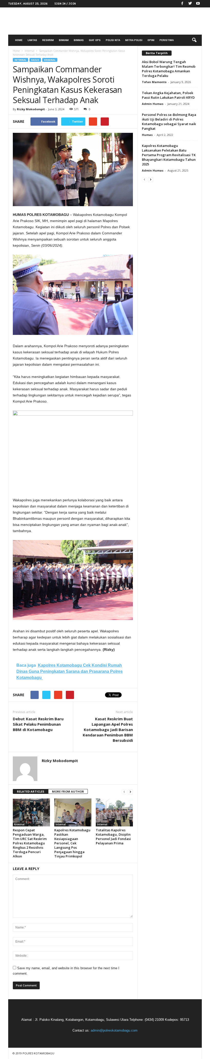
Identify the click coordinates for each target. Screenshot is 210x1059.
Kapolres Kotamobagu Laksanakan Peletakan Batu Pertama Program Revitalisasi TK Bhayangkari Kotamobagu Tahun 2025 (169, 154)
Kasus (35, 60)
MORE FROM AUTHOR (68, 791)
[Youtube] (198, 3)
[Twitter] (190, 3)
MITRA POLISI (133, 40)
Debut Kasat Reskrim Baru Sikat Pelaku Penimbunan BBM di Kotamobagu (38, 724)
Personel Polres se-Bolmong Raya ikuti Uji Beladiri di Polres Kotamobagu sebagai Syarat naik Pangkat (169, 121)
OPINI (151, 40)
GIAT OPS (95, 40)
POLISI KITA (113, 40)
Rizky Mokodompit (31, 109)
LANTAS (32, 40)
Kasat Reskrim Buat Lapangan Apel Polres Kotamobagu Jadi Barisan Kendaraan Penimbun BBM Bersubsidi (108, 729)
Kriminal (50, 60)
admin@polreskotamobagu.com (114, 1030)
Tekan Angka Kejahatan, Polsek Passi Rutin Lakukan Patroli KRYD (168, 95)
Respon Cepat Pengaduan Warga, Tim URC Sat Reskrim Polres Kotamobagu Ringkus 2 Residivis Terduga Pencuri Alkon (30, 843)
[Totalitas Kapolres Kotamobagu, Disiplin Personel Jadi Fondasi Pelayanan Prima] (114, 812)
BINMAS (79, 40)
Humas (147, 135)
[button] (194, 40)
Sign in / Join (65, 3)
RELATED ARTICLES (30, 791)
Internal (20, 60)
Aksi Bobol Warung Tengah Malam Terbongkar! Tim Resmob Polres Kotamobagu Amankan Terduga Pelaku (168, 68)
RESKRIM (48, 40)
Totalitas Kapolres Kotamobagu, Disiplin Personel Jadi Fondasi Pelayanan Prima (113, 836)
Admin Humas (152, 104)
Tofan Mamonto (154, 82)
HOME (19, 40)
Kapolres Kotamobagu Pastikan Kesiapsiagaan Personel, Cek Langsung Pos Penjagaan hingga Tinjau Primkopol (72, 843)
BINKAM (64, 40)
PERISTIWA (167, 40)
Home (16, 51)
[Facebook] (182, 3)
